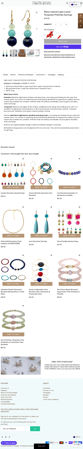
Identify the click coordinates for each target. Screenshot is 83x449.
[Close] (81, 202)
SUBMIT (41, 239)
